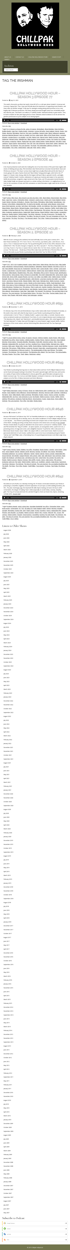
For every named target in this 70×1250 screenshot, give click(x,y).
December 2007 (8, 1185)
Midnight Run (23, 139)
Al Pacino (25, 390)
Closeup (61, 390)
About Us (7, 57)
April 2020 (6, 825)
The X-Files (14, 147)
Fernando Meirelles (22, 342)
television (61, 143)
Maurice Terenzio (23, 460)
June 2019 (6, 864)
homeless (43, 510)
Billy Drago (61, 338)
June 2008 (6, 1170)
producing (13, 141)
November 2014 (8, 1011)
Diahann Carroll (24, 451)
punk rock (38, 287)
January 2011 (7, 1088)
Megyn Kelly (19, 346)
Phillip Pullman (21, 348)
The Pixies (12, 466)
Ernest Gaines (12, 342)
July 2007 (6, 1205)
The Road (33, 145)
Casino (15, 200)
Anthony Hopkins (43, 338)
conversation (14, 508)
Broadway (36, 449)
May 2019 (6, 867)
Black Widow (46, 198)
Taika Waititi (30, 291)
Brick (38, 268)
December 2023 (8, 654)
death (44, 508)
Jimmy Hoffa (13, 277)
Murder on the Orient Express (37, 283)
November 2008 (8, 1166)
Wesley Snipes (38, 401)
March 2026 (7, 549)
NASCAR (50, 512)
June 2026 (6, 538)
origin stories (49, 460)
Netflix (53, 208)
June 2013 (6, 1050)
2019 (12, 264)
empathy (59, 508)
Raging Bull (25, 141)
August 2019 (7, 856)
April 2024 (6, 639)
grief (24, 510)
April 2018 (6, 918)
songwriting (62, 212)
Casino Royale (44, 268)
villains (27, 354)
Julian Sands (39, 135)
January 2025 (7, 604)
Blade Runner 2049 (41, 390)
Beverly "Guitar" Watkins (18, 449)
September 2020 (8, 805)
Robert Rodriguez (13, 289)
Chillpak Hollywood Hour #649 (35, 362)
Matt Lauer (11, 346)
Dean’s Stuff (56, 57)
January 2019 (7, 883)
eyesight (4, 510)
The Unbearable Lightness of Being (47, 145)
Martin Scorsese (53, 137)
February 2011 (8, 1085)
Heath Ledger (30, 510)
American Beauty (18, 266)
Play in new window (13, 123)
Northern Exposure (48, 346)
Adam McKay (44, 264)
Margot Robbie (27, 281)
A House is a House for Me (17, 129)
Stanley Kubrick (13, 214)
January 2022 (7, 743)
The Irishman (14, 145)
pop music (60, 210)
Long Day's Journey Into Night (49, 279)
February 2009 (8, 1154)
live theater (36, 397)
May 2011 (6, 1081)
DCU (23, 508)
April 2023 (6, 685)
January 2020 (7, 836)
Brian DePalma (59, 129)
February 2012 (8, 1073)
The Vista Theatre (7, 354)
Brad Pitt (33, 268)
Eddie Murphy (13, 273)
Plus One (53, 210)
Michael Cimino (13, 139)
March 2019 (7, 875)
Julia (43, 456)
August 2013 (7, 1046)
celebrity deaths (29, 340)
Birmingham (40, 129)
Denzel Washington (32, 392)
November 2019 (8, 844)
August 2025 (7, 577)
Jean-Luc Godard (24, 135)
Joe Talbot (37, 277)
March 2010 (7, 1116)
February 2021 (8, 786)
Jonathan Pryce (36, 344)
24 (7, 129)
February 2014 (8, 1030)
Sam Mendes (34, 289)
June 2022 (6, 724)
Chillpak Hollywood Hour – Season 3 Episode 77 (35, 94)
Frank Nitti (39, 342)
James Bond (60, 204)
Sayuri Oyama (13, 143)
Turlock (64, 218)
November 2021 (8, 751)
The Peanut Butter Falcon (28, 293)
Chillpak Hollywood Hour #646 (35, 409)
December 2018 (8, 887)
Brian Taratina (20, 340)
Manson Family (17, 281)
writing (43, 147)
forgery (41, 395)
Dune (10, 395)
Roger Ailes (42, 348)
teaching (42, 515)
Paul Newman (38, 210)
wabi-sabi (29, 147)
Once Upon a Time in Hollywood (15, 285)
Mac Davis (53, 206)
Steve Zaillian (59, 399)
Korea (17, 279)
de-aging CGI (29, 508)
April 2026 (6, 546)
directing (9, 133)
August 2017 (7, 937)
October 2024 (8, 615)
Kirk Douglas (32, 206)
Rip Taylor (18, 462)
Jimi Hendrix (15, 456)
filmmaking (16, 133)
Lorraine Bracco (13, 137)
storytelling (35, 515)
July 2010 (6, 1104)
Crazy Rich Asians (21, 270)
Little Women (35, 279)
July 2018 (6, 906)
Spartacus (5, 214)
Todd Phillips (31, 466)
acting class (25, 506)
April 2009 (6, 1147)
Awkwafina (39, 266)
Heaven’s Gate (43, 133)
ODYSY (62, 397)
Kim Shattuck (10, 458)
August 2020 (7, 809)
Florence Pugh (53, 273)
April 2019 (6, 871)
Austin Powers (53, 338)
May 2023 (6, 681)
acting (27, 129)
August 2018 (7, 902)
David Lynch (47, 200)
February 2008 (8, 1178)
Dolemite (57, 392)
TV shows (47, 466)
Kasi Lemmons (56, 456)
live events (58, 458)
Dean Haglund (50, 131)
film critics (30, 273)
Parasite (55, 285)
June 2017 (6, 941)
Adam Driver (36, 264)
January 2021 (7, 790)
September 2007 (8, 1197)
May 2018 (6, 914)
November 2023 (8, 658)
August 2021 (7, 763)
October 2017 (8, 933)
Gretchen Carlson (48, 342)
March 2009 (7, 1151)
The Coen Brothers (11, 216)
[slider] (64, 120)
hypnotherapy (58, 202)
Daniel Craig (40, 270)
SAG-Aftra (59, 141)
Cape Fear (15, 131)
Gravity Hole (18, 510)
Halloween (27, 454)
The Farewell (39, 291)
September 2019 (8, 852)
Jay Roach (22, 344)
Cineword (32, 200)
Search (6, 59)
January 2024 (7, 650)
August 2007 (7, 1201)
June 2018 (6, 910)
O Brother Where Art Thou (16, 210)
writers (39, 147)
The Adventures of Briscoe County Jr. (19, 350)
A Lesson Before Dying (14, 338)
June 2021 (6, 770)
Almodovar (9, 266)
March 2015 (7, 999)
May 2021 (6, 774)
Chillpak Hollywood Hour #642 (35, 476)
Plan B (33, 287)
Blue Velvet (63, 198)
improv (46, 395)
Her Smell (42, 275)
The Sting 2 (21, 218)
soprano (48, 462)
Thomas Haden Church (56, 293)
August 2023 (7, 670)
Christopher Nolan (23, 200)
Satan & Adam (54, 212)
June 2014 (6, 1019)
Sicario (44, 399)
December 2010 (8, 1092)
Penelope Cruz (17, 287)
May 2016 (6, 972)
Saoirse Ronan (42, 289)
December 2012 (8, 1054)
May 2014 (6, 1023)
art (34, 390)
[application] (35, 120)
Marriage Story (44, 281)
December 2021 (8, 747)
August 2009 (7, 1135)
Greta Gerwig (15, 275)
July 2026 (6, 534)
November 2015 (8, 988)
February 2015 (8, 1003)
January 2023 (7, 697)
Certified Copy (51, 390)
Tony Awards (40, 466)
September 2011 (8, 1077)
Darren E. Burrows (50, 340)
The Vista (39, 293)
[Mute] (60, 120)
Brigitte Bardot (6, 131)
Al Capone (33, 129)
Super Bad (23, 291)
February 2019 (8, 879)
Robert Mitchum (50, 141)
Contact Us (20, 57)
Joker (49, 277)
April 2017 (6, 949)
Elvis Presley (34, 202)
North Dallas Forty (61, 208)
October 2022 (8, 708)
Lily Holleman (46, 206)
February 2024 (8, 646)
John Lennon (33, 456)
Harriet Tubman (39, 454)
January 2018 (7, 922)
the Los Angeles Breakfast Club (58, 464)
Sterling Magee (22, 214)
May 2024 (6, 635)
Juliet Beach (48, 456)
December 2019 (8, 840)
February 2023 (8, 693)
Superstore (62, 462)
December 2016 (8, 953)
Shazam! (19, 515)
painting (4, 399)
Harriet (32, 454)
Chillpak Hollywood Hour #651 (35, 303)
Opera (43, 460)
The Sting (14, 218)
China (51, 268)
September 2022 (8, 712)
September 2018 (8, 898)
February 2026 (8, 553)
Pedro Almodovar (7, 287)
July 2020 (6, 813)
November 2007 (8, 1189)
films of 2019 (45, 273)
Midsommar (9, 283)
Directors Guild (49, 392)
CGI (57, 390)
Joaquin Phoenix (22, 277)
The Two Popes (50, 352)
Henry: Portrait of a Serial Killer (29, 275)
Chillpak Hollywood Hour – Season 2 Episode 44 (35, 157)
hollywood (56, 133)
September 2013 (8, 1042)
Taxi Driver (31, 214)
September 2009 (8, 1131)
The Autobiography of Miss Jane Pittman (43, 350)
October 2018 (8, 895)
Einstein (27, 202)
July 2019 (6, 860)
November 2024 (8, 611)
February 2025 (8, 600)
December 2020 (8, 794)
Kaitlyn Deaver (56, 277)
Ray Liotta (32, 141)
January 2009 (7, 1158)
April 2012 (6, 1069)
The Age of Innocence (47, 214)
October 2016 (8, 961)
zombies (40, 295)
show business (22, 143)
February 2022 (8, 739)
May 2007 (6, 1213)
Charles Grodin (22, 131)
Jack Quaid (44, 204)
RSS (9, 126)
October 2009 (8, 1127)
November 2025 (8, 565)
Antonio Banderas (29, 266)
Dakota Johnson (31, 270)
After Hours (14, 198)
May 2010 (6, 1108)
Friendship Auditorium (8, 454)
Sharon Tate (63, 289)
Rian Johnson (57, 287)
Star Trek (29, 143)
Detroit (57, 131)
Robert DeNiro (40, 141)
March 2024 (7, 643)
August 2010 (7, 1100)
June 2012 (6, 1061)
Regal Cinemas (35, 212)
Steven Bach (49, 143)
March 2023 (7, 689)
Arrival (30, 390)
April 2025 (6, 592)
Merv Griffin (32, 460)
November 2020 (8, 798)
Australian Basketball (36, 506)
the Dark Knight (50, 515)
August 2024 (7, 623)
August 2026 (7, 530)
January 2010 (7, 1120)
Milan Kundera (31, 139)
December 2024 (8, 608)
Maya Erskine (6, 208)
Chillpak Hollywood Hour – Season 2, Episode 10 (35, 230)
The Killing (29, 216)
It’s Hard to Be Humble (33, 204)
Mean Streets (15, 208)
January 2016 (7, 984)
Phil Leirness (6, 141)
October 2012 (8, 1057)
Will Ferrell (19, 295)
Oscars (41, 285)
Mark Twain (36, 281)
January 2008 (7, 1182)
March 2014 (7, 1026)
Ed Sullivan (44, 451)
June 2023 (6, 677)
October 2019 (8, 848)
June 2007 (6, 1209)
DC (20, 508)
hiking (50, 133)
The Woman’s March (31, 218)
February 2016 (8, 980)
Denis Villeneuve (21, 392)
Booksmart (26, 268)
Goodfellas (35, 133)
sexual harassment (51, 348)
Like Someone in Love (25, 397)
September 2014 (8, 1015)
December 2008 (8, 1162)
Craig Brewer (11, 270)
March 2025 (7, 596)
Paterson (61, 285)
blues (3, 200)
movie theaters (41, 139)
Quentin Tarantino (47, 287)
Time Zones (60, 517)
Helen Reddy (49, 202)
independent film (21, 204)
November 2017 (8, 930)
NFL (55, 512)
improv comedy (53, 395)
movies (48, 139)
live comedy (50, 458)
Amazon (34, 338)
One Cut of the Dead (32, 285)
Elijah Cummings (26, 395)
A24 (15, 264)
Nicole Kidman (37, 346)
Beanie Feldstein (47, 266)
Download (24, 123)
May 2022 (6, 728)
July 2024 (6, 627)
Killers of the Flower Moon (52, 135)
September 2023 (8, 666)
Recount (35, 348)
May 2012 (6, 1065)
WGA (34, 147)
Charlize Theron (39, 340)
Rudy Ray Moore (24, 289)
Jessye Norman (6, 456)
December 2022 (8, 701)
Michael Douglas (24, 208)
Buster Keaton (44, 449)
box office (12, 340)
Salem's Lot (34, 462)
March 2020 (7, 829)
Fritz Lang (28, 133)
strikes (56, 143)
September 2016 (8, 964)
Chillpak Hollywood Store (37, 57)
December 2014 (8, 1007)
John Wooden (12, 512)
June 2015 (6, 992)
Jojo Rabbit (44, 277)
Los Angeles (21, 137)
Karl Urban (25, 206)
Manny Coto (35, 137)
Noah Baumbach (56, 283)
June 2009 (6, 1143)
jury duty (18, 206)
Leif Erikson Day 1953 (31, 458)
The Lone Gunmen (24, 145)
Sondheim (42, 462)
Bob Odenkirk (9, 268)
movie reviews (18, 283)
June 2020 (6, 817)
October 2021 (8, 755)
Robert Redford (44, 212)
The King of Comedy (39, 216)
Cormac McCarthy (39, 131)
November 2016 (8, 957)
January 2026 (7, 557)
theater (25, 466)
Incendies (61, 395)
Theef (22, 354)
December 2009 (8, 1123)
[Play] (4, 120)
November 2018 (8, 891)
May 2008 (6, 1174)
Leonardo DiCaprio (25, 279)
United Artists (22, 147)
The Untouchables (61, 352)
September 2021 (8, 759)
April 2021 (6, 778)
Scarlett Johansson (53, 289)
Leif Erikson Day (19, 458)
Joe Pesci (32, 135)
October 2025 (8, 569)
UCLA (12, 519)
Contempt (31, 131)
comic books (58, 449)
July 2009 (6, 1139)
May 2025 (6, 588)
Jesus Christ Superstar (8, 206)
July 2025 (6, 580)
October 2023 (8, 662)
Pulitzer (19, 141)
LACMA (39, 206)
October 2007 (8, 1193)
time (60, 218)
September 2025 (8, 573)
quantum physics (18, 212)
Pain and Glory (48, 285)
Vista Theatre (11, 295)
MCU (40, 512)
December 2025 (8, 561)
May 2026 (6, 542)
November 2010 (8, 1096)
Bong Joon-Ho (18, 268)
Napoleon (47, 208)
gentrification (62, 273)
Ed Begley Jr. (20, 202)
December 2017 (8, 926)
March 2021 (7, 782)
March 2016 (7, 976)
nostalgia (5, 210)
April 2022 (6, 732)
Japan (65, 275)
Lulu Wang (9, 281)
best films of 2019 (58, 266)
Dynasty (37, 451)
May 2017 (6, 945)
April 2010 (6, 1112)
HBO (55, 342)
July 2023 (6, 674)
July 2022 (6, 720)
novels (56, 346)
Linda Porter (42, 458)
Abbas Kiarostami (12, 390)
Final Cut (22, 133)
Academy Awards (22, 264)
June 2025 (6, 584)
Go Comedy (61, 423)
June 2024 (6, 631)
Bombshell (5, 340)
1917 (8, 264)
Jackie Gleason (52, 204)
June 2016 (6, 968)
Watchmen (32, 354)
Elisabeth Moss (22, 273)
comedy (55, 268)
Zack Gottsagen (32, 295)
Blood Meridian (49, 129)
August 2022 (7, 716)
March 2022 (7, 736)
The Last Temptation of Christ (55, 216)
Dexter (62, 131)
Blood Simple (55, 198)
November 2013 (8, 1038)
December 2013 (8, 1034)
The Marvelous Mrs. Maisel (37, 352)
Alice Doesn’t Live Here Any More (29, 198)
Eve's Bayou (51, 451)
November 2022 (8, 705)
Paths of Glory (29, 210)
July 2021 (6, 767)
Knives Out (11, 279)
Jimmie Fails (5, 277)
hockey (37, 510)
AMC (40, 198)
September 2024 (8, 619)
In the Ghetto (11, 204)
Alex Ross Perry (53, 264)
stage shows (50, 399)
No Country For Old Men (58, 139)
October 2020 (8, 801)
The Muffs (5, 466)
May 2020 (6, 821)
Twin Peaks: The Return (58, 466)
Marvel (37, 512)
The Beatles (58, 214)
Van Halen (30, 401)
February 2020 (8, 833)
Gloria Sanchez (6, 275)
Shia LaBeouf (6, 291)
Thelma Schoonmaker (51, 218)
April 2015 (6, 995)
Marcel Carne (44, 137)
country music (39, 200)
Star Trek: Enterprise (39, 143)
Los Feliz (28, 137)
